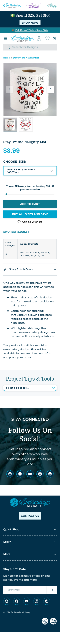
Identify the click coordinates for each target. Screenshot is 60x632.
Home (6, 58)
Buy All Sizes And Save (30, 214)
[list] (30, 89)
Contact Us (30, 515)
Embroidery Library (20, 612)
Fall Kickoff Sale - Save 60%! (31, 30)
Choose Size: (14, 161)
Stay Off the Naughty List (26, 58)
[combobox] (30, 47)
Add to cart (30, 204)
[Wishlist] (47, 38)
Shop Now (30, 22)
